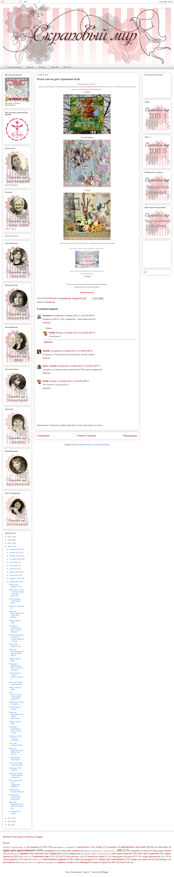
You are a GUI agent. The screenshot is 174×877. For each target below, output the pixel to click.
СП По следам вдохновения (147, 857)
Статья (25, 859)
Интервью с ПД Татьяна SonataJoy (15, 738)
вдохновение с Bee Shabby (90, 847)
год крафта (112, 847)
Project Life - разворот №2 (15, 585)
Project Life (124, 862)
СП (57, 857)
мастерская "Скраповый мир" (104, 851)
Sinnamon (47, 316)
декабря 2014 (15, 549)
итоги (63, 850)
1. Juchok (86, 92)
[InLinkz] (146, 272)
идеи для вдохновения (19, 850)
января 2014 (15, 582)
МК (119, 850)
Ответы (49, 328)
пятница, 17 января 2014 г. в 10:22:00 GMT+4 (69, 381)
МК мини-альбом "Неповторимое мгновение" (16, 775)
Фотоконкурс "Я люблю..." (15, 708)
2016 (10, 540)
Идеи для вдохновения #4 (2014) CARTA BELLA (16, 652)
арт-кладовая (33, 847)
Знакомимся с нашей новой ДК (16, 791)
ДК (152, 847)
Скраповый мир (40, 856)
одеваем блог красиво (31, 853)
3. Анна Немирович (87, 137)
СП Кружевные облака (94, 857)
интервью (49, 850)
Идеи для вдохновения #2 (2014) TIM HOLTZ (16, 751)
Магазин (42, 67)
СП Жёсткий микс (71, 857)
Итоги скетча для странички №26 (16, 764)
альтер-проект (17, 847)
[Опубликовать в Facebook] (100, 298)
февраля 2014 (15, 578)
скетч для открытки (122, 853)
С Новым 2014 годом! (14, 812)
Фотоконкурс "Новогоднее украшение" (15, 797)
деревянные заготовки (133, 847)
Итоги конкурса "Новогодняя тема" (15, 601)
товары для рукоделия (84, 859)
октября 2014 (15, 556)
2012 (10, 821)
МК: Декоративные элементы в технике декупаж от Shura (16, 638)
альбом (6, 847)
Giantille (46, 351)
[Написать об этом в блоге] (96, 298)
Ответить (47, 323)
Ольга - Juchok (50, 366)
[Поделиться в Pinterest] (102, 298)
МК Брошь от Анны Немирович (16, 703)
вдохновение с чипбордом (63, 847)
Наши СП (67, 67)
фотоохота (22, 862)
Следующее (43, 435)
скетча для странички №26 (88, 87)
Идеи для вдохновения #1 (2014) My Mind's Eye (16, 805)
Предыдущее (130, 435)
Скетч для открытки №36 (15, 744)
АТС (45, 847)
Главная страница (13, 67)
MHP (114, 862)
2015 (10, 543)
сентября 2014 (16, 559)
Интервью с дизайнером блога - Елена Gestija (15, 730)
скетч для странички (148, 853)
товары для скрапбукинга (111, 859)
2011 (10, 825)
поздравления (74, 854)
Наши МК (54, 67)
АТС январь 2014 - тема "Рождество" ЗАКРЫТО (16, 783)
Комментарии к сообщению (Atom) (95, 445)
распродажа (104, 854)
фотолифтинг (9, 862)
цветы (31, 862)
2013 (10, 818)
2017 (10, 537)
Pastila (52, 333)
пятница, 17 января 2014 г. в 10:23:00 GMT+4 (75, 333)
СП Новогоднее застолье (120, 857)
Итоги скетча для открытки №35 (15, 683)
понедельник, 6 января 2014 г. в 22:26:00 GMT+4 (78, 366)
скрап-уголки (24, 857)
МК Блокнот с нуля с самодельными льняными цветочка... (16, 593)
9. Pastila (87, 190)
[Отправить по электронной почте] (93, 298)
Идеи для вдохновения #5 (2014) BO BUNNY (16, 614)
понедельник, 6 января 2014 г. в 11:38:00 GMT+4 (72, 351)
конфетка (76, 851)
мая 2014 (13, 569)
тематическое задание (54, 859)
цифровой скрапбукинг (45, 862)
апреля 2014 (15, 572)
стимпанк (35, 859)
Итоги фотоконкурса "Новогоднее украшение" (15, 696)
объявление (11, 854)
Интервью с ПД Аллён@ (15, 769)
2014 (10, 546)
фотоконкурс (161, 859)
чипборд (83, 862)
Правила (30, 67)
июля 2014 (14, 562)
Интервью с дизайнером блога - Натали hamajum (15, 667)
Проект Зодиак (91, 854)
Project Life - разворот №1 (15, 645)
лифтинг (87, 851)
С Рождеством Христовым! (14, 759)
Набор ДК (135, 851)
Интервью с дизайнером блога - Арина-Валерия (15, 629)
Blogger (105, 872)
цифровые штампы (65, 862)
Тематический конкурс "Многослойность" (16, 676)
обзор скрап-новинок (162, 851)
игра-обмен (163, 847)
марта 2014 (14, 575)
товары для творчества (141, 859)
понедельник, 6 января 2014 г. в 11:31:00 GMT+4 (74, 316)
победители (50, 302)
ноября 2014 (15, 552)
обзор (145, 851)
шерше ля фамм (100, 862)
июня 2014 (14, 565)
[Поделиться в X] (98, 298)
